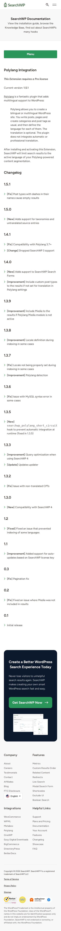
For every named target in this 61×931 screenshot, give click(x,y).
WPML (7, 821)
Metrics (37, 763)
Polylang (9, 96)
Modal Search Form (43, 786)
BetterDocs (10, 853)
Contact (8, 777)
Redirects (38, 777)
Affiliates (9, 781)
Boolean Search (41, 800)
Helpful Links (41, 808)
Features (39, 755)
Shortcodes (39, 791)
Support (37, 816)
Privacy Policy (10, 886)
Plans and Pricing (41, 821)
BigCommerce (11, 844)
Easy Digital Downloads (16, 839)
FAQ (35, 848)
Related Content (41, 772)
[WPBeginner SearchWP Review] (40, 900)
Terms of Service (11, 879)
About (7, 763)
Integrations (12, 808)
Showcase (38, 844)
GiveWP (8, 835)
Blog (6, 786)
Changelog (38, 839)
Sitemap (7, 892)
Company (10, 755)
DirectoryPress (12, 848)
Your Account (40, 830)
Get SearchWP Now (27, 702)
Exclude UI (38, 795)
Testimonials (10, 772)
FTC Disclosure (12, 791)
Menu (30, 54)
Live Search (39, 781)
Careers (8, 768)
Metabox (8, 826)
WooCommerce (12, 816)
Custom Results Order (44, 768)
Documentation (41, 826)
